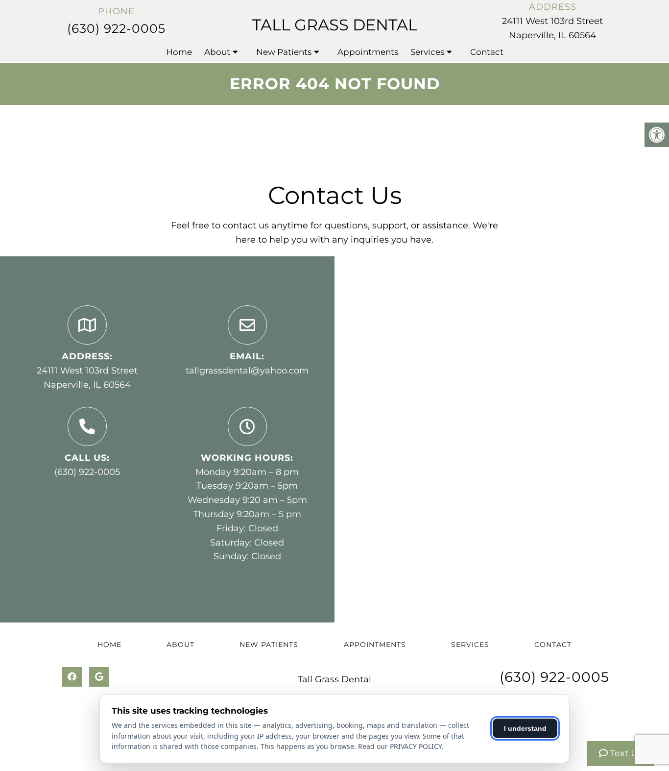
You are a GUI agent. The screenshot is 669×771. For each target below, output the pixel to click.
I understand (525, 728)
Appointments (367, 52)
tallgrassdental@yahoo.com (247, 370)
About (217, 52)
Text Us (625, 753)
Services (427, 52)
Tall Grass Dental (334, 24)
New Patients (283, 52)
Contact (486, 52)
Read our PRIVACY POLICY (400, 746)
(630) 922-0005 (116, 28)
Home (179, 52)
